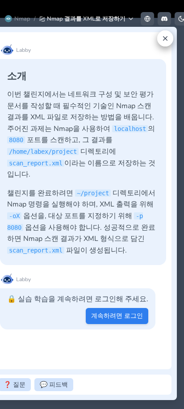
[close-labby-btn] (165, 38)
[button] (86, 19)
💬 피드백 (54, 384)
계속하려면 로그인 (117, 316)
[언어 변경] (147, 18)
